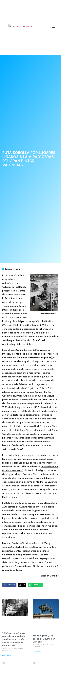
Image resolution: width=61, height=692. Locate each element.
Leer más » (6, 656)
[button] (53, 27)
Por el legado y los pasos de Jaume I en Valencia (44, 639)
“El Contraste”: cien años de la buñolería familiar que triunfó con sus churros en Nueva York (13, 639)
